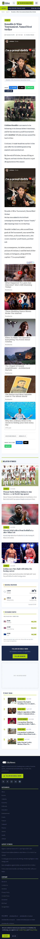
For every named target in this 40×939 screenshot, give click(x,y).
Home (3, 12)
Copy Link (9, 91)
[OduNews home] (20, 762)
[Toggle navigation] (36, 3)
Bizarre (4, 795)
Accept (6, 936)
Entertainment (22, 719)
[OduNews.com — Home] (6, 3)
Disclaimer (4, 900)
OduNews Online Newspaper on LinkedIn (26, 919)
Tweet (22, 87)
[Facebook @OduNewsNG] (7, 781)
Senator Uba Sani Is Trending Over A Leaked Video (25, 703)
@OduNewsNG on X (13, 916)
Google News (5, 907)
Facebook (13, 87)
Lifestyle (4, 839)
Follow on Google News (26, 3)
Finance (4, 828)
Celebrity (4, 799)
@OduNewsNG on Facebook (26, 916)
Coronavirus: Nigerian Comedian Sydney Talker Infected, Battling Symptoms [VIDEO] (26, 725)
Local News (21, 699)
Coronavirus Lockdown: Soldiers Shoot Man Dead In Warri (26, 734)
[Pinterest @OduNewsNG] (19, 781)
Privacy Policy (6, 892)
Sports (8, 12)
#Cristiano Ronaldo (11, 436)
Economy (20, 739)
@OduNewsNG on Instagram (8, 919)
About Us (4, 882)
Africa (3, 792)
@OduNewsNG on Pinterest (8, 923)
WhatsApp (30, 87)
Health (3, 835)
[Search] (14, 3)
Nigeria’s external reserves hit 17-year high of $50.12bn (17, 849)
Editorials (4, 806)
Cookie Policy (5, 896)
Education (4, 810)
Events (3, 817)
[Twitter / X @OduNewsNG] (3, 781)
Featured (4, 824)
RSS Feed (4, 903)
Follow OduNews (20, 656)
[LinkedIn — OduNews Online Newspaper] (15, 781)
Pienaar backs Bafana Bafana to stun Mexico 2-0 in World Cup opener (17, 493)
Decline (14, 936)
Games (4, 831)
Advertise (4, 889)
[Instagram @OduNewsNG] (11, 781)
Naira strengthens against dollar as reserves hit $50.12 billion (18, 865)
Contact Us (5, 885)
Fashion (4, 821)
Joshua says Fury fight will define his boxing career (17, 570)
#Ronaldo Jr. (22, 436)
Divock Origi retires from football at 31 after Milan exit (18, 531)
